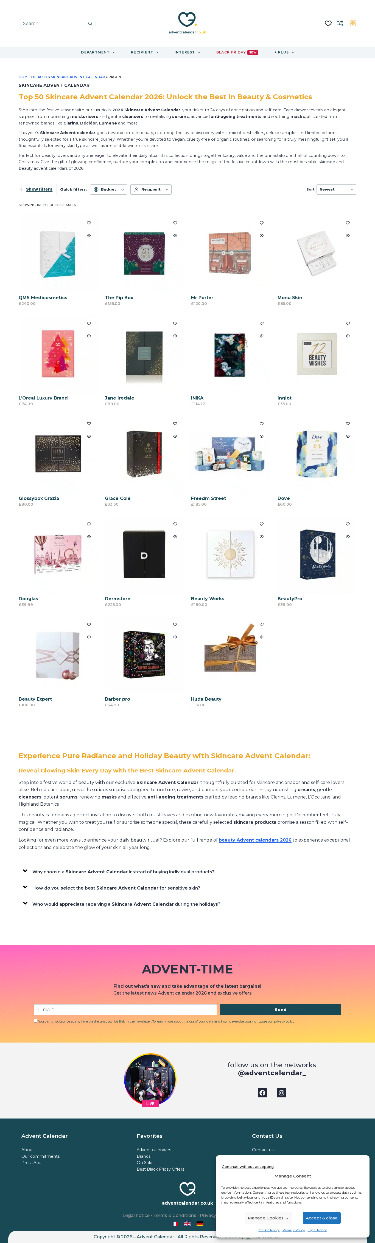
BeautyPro (290, 598)
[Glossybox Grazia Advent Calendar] (58, 454)
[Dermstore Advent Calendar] (144, 554)
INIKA (197, 398)
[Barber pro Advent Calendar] (144, 655)
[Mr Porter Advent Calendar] (230, 253)
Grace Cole (118, 498)
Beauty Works (207, 598)
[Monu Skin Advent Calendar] (317, 253)
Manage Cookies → (268, 1218)
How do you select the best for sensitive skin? (116, 888)
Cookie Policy (269, 1230)
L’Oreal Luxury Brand (43, 398)
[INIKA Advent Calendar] (230, 354)
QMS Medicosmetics (43, 297)
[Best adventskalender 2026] (199, 1223)
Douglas (28, 598)
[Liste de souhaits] (328, 23)
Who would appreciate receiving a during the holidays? (126, 904)
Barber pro (117, 699)
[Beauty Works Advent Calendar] (230, 554)
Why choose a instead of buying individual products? (123, 871)
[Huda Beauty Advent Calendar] (230, 655)
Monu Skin (290, 297)
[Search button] (90, 23)
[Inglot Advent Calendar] (317, 354)
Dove (284, 498)
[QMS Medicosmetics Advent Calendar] (58, 253)
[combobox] (52, 23)
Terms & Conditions (174, 1215)
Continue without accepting (248, 1166)
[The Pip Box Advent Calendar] (144, 253)
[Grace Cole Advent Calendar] (144, 454)
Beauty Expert (35, 699)
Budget (108, 189)
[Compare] (340, 23)
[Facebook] (262, 1092)
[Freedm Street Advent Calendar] (230, 454)
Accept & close (322, 1218)
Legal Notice (317, 1230)
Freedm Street (208, 498)
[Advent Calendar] (188, 1223)
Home (24, 77)
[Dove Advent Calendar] (317, 454)
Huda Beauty (206, 699)
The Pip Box (119, 297)
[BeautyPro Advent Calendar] (317, 554)
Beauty (40, 77)
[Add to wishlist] (89, 222)
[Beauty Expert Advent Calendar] (58, 655)
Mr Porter (202, 297)
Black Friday (236, 52)
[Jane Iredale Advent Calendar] (144, 354)
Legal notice (136, 1215)
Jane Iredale (119, 398)
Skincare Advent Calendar (78, 77)
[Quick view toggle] (89, 235)
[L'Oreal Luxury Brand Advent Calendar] (58, 354)
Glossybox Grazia (39, 498)
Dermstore (117, 598)
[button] (187, 870)
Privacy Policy (293, 1230)
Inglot (285, 398)
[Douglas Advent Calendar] (58, 554)
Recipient (151, 189)
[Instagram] (281, 1092)
